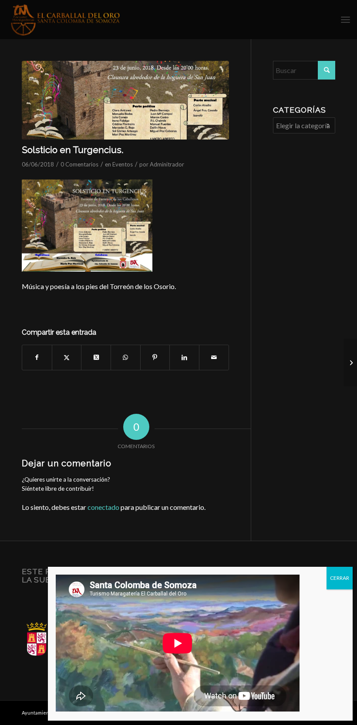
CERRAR (339, 578)
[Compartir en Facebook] (37, 357)
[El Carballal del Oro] (66, 19)
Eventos (122, 164)
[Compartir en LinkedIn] (184, 357)
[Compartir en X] (66, 357)
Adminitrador (167, 164)
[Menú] (345, 19)
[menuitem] (345, 19)
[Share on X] (96, 357)
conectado (103, 507)
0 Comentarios (79, 164)
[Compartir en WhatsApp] (125, 357)
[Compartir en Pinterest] (155, 357)
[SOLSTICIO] (125, 100)
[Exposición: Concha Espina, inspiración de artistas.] (350, 362)
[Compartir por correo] (214, 357)
